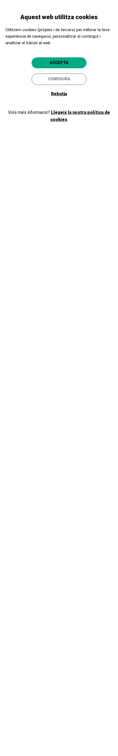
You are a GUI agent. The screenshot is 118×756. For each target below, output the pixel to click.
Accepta (59, 62)
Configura (59, 79)
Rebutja (59, 93)
